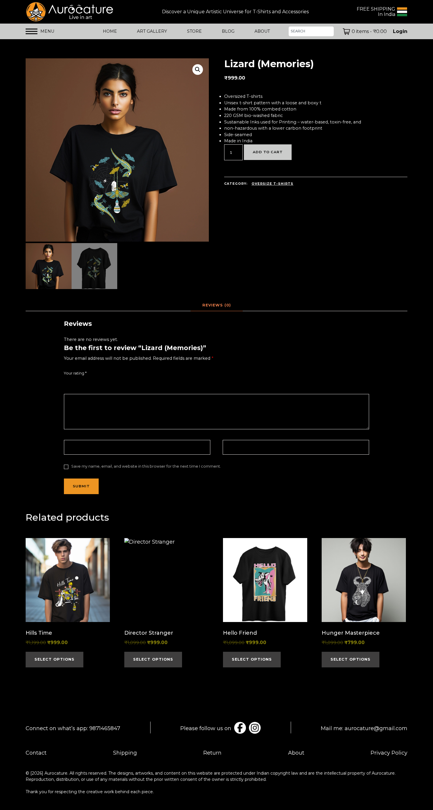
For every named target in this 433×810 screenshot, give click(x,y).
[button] (197, 69)
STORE (194, 31)
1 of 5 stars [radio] (67, 382)
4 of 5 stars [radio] (91, 382)
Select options (54, 659)
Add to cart (268, 151)
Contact (36, 753)
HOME (110, 31)
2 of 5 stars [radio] (75, 382)
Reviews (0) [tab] (216, 305)
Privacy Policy (389, 753)
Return (212, 753)
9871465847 (104, 728)
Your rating (75, 373)
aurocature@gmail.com (376, 728)
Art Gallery (152, 31)
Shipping (125, 753)
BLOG (228, 31)
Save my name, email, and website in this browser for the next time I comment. (146, 466)
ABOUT (262, 31)
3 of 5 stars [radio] (83, 382)
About (296, 753)
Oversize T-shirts (272, 184)
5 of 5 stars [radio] (99, 382)
